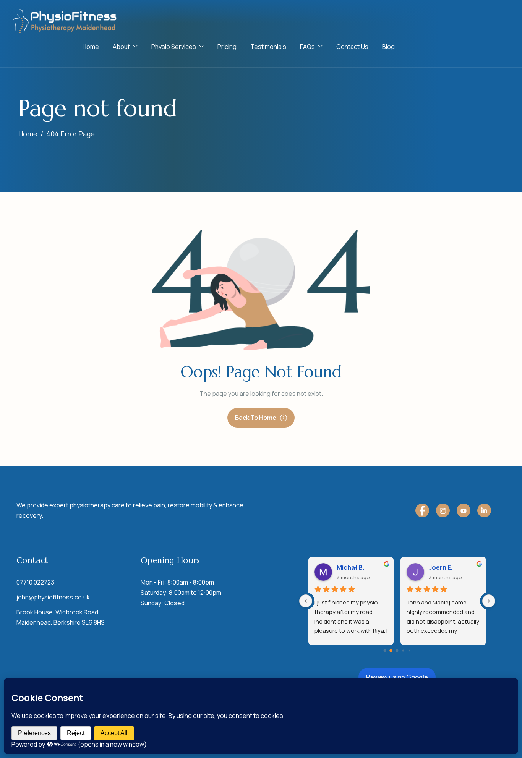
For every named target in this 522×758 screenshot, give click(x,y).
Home (91, 46)
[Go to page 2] (397, 650)
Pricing (227, 46)
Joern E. (440, 567)
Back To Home (255, 417)
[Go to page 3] (403, 651)
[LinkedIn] (484, 510)
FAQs (307, 46)
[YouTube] (463, 510)
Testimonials (268, 46)
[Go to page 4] (409, 650)
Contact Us (352, 46)
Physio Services (173, 46)
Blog (388, 46)
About (121, 46)
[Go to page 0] (385, 650)
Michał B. (350, 567)
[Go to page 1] (391, 650)
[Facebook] (422, 510)
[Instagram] (443, 510)
